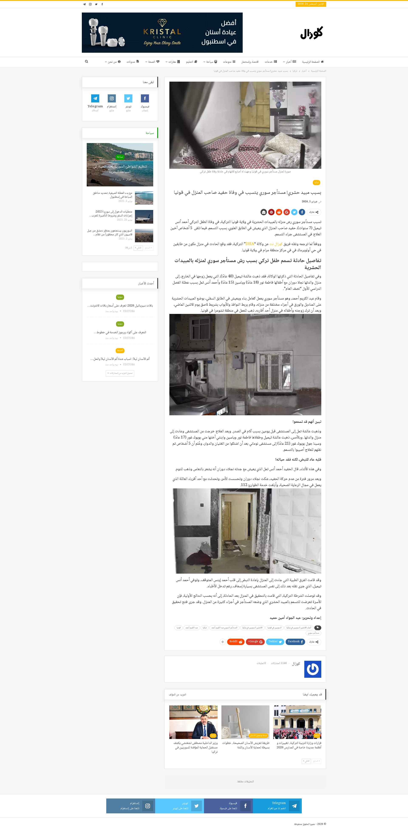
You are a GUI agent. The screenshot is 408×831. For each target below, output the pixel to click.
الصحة (151, 62)
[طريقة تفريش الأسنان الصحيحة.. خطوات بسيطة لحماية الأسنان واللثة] (245, 722)
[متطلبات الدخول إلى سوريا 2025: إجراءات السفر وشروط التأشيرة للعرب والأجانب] (144, 217)
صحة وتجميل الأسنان (258, 735)
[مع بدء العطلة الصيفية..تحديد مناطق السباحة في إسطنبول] (144, 198)
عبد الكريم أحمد (192, 628)
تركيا (316, 182)
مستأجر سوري (313, 633)
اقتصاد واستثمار (250, 62)
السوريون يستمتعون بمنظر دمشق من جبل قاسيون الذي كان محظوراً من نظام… (109, 232)
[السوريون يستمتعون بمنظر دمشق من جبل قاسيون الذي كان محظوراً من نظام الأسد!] (144, 235)
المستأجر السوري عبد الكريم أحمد (224, 628)
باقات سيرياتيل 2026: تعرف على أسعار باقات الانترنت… (120, 306)
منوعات (227, 62)
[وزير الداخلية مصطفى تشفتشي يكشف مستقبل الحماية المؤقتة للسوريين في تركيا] (193, 722)
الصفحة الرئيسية (311, 62)
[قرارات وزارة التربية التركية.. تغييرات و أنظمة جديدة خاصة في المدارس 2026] (297, 722)
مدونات (131, 62)
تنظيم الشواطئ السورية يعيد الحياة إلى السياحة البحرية (120, 169)
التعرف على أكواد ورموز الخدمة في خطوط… (120, 332)
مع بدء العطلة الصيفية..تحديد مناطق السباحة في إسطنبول (112, 195)
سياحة (209, 62)
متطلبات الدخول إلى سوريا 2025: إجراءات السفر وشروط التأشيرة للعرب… (110, 213)
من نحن (112, 62)
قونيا (179, 628)
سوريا (120, 297)
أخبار (288, 62)
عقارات (172, 62)
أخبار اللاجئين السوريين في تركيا (298, 628)
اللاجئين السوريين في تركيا (252, 628)
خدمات (269, 62)
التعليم (189, 62)
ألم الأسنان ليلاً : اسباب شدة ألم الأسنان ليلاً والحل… (120, 359)
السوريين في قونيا (275, 628)
